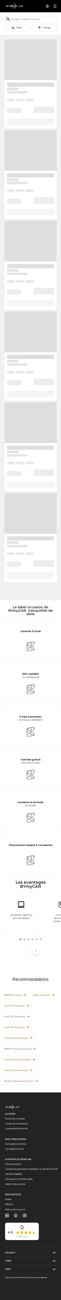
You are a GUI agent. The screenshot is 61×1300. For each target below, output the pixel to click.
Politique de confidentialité (19, 1179)
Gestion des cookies (15, 1184)
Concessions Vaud (14, 1149)
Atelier (8, 1199)
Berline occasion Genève (19, 1081)
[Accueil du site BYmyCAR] (15, 6)
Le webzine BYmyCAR (16, 1129)
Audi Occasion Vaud (16, 1070)
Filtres (46, 28)
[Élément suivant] (36, 951)
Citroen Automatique (16, 1038)
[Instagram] (25, 1215)
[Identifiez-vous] (47, 6)
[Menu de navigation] (55, 6)
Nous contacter (13, 1164)
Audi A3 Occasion (14, 1005)
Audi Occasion (41, 995)
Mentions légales (13, 1174)
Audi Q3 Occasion (14, 1016)
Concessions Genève (15, 1144)
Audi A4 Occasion (14, 1027)
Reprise (9, 1204)
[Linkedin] (7, 1215)
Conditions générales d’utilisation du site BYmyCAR (31, 1169)
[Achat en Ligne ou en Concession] (21, 913)
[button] (20, 939)
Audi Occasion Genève (17, 1059)
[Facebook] (16, 1215)
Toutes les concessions (16, 1124)
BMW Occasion (13, 995)
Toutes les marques (15, 1119)
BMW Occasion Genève (18, 1048)
